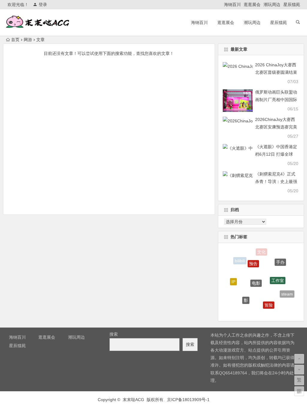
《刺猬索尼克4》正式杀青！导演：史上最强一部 (276, 181)
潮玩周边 (272, 4)
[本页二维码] (299, 391)
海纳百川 (232, 4)
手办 (280, 260)
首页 (15, 39)
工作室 (277, 276)
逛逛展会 (252, 4)
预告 (253, 260)
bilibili (240, 260)
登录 (43, 4)
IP (233, 280)
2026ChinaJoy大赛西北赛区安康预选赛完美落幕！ (276, 127)
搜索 (113, 334)
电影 (256, 278)
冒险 (268, 302)
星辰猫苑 (291, 4)
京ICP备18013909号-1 (188, 399)
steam (287, 292)
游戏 (256, 311)
